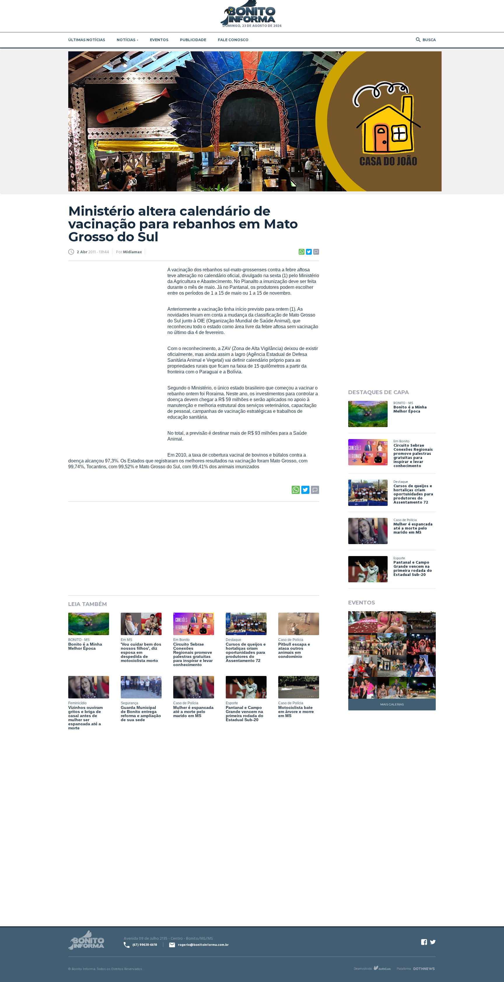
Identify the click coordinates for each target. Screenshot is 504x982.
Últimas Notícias (86, 40)
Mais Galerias (392, 704)
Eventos (159, 40)
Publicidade (193, 40)
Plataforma (404, 968)
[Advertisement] (112, 355)
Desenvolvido (363, 968)
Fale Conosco (233, 40)
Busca (429, 40)
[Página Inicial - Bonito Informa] (247, 13)
